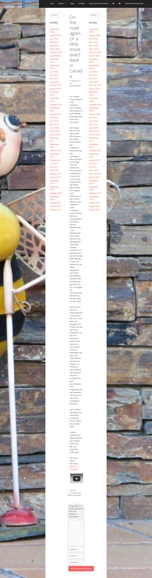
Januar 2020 (55, 55)
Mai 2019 (54, 78)
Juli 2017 (54, 163)
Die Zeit (73, 490)
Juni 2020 (54, 38)
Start (52, 3)
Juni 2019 (54, 75)
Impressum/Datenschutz (98, 3)
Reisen (61, 3)
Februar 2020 (56, 52)
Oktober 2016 (56, 193)
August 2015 (55, 202)
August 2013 (55, 209)
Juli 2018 (54, 117)
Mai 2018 (54, 124)
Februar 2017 (56, 174)
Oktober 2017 (56, 150)
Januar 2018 (55, 134)
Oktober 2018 (56, 104)
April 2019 (54, 82)
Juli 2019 (54, 71)
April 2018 (54, 128)
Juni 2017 (54, 167)
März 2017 (54, 170)
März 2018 (54, 131)
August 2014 (55, 206)
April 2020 (54, 45)
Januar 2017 (55, 177)
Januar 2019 (55, 88)
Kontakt (82, 3)
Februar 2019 (56, 85)
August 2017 (55, 160)
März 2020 (54, 49)
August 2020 (55, 35)
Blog (72, 3)
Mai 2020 (54, 42)
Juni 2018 (54, 121)
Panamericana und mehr (134, 3)
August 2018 (55, 114)
